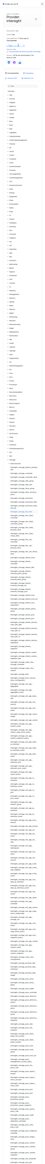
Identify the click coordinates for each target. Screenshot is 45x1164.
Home (9, 14)
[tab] (12, 73)
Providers (15, 14)
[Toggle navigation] (42, 4)
